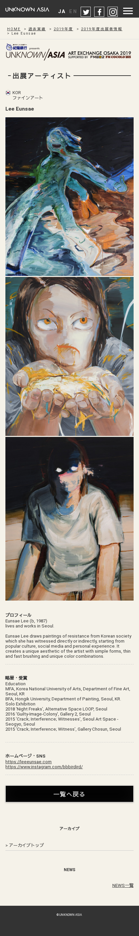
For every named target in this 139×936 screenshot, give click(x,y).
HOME (14, 29)
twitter (86, 12)
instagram (113, 12)
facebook (99, 12)
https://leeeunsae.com (28, 761)
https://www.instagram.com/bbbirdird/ (44, 766)
